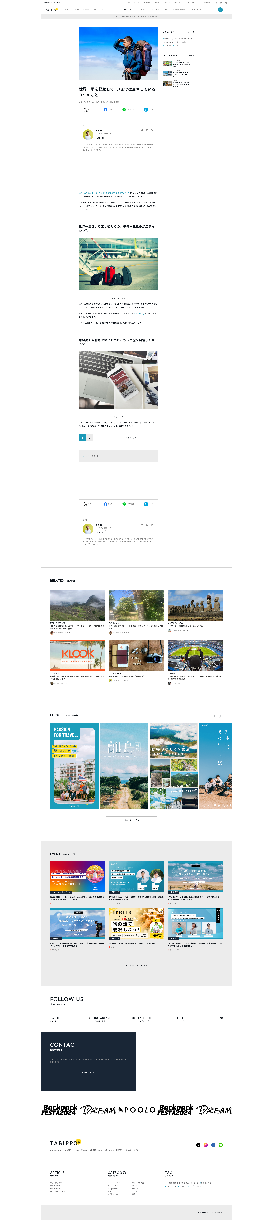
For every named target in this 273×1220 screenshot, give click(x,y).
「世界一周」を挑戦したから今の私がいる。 (186, 626)
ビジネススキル (114, 1185)
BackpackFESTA (114, 1188)
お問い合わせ (205, 3)
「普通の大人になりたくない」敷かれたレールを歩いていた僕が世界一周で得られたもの (195, 677)
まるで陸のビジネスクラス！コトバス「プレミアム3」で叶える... (181, 74)
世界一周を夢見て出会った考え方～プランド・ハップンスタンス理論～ (136, 627)
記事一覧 (86, 10)
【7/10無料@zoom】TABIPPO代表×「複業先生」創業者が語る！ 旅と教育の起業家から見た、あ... (136, 898)
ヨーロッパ (168, 45)
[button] (221, 716)
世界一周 (95, 456)
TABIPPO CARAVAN (57, 623)
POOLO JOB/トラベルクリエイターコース (178, 39)
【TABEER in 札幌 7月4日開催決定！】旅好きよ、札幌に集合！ (133, 943)
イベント (103, 10)
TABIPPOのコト (169, 42)
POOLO (167, 3)
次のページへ (131, 438)
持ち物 (134, 1185)
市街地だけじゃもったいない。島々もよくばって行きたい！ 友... (181, 84)
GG (184, 683)
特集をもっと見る (131, 820)
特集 (94, 10)
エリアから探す (177, 60)
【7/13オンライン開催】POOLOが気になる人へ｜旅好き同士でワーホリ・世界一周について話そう (194, 898)
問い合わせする (88, 1072)
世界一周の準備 (115, 673)
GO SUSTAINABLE (180, 10)
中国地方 (175, 80)
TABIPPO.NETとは (133, 3)
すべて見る (190, 55)
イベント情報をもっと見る (136, 965)
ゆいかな (67, 633)
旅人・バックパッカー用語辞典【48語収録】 (127, 676)
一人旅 (86, 456)
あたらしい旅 (181, 42)
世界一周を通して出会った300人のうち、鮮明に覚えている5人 (104, 193)
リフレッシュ (113, 1194)
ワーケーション (179, 45)
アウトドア (155, 10)
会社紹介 (147, 3)
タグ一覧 (191, 32)
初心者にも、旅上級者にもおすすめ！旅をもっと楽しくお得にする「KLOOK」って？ (77, 677)
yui (66, 683)
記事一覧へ (101, 138)
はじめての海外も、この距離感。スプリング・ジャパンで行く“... (181, 64)
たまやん (185, 630)
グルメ (143, 10)
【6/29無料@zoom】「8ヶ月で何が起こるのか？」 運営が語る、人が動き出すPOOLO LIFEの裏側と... (195, 944)
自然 (166, 10)
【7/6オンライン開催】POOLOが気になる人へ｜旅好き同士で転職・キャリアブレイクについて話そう (77, 944)
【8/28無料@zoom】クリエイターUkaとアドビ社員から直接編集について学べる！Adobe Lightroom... (77, 898)
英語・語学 (136, 1188)
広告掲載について (191, 3)
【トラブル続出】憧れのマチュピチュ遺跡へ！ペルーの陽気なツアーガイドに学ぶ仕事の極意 (77, 627)
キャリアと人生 (138, 1183)
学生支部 (177, 3)
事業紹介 (157, 3)
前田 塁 (99, 130)
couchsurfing (139, 313)
